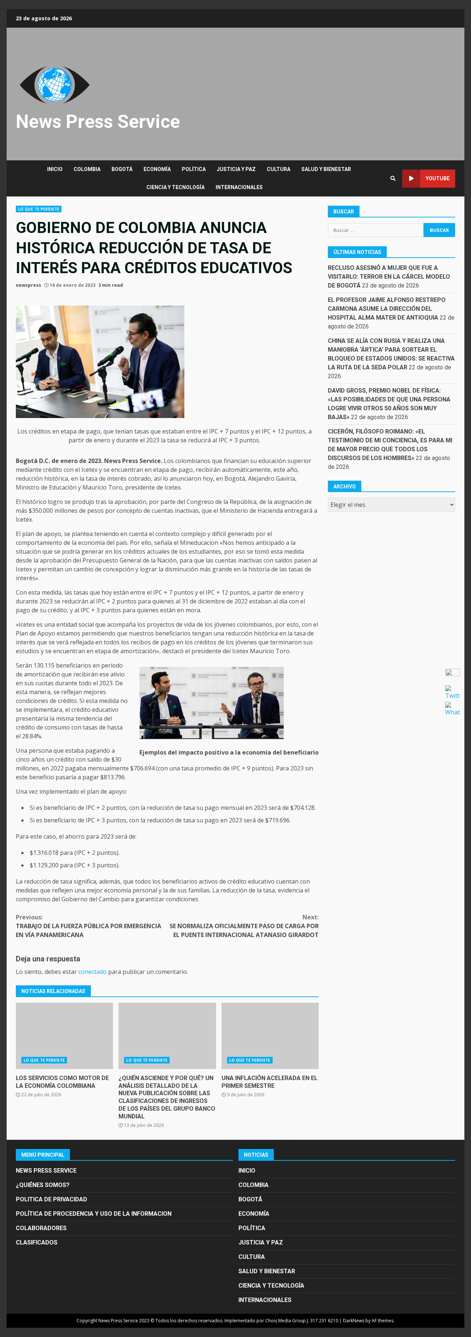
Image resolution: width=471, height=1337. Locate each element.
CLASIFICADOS (36, 1242)
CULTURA (278, 169)
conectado (92, 972)
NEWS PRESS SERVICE (46, 1170)
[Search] (393, 178)
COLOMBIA (87, 169)
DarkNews (353, 1320)
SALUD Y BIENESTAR (326, 169)
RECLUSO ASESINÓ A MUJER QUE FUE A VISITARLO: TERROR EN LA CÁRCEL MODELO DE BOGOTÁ (389, 276)
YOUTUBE (438, 178)
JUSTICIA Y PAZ (236, 169)
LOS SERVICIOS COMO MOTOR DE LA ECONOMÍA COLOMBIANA (64, 1036)
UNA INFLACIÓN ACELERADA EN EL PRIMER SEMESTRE (270, 1036)
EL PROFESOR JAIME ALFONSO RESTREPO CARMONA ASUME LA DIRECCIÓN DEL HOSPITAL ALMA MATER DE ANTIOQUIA (387, 308)
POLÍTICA (194, 169)
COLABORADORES (41, 1228)
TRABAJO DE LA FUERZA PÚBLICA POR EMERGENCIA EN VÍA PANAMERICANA (88, 926)
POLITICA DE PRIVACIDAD (51, 1199)
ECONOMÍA (157, 169)
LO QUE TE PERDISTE (38, 209)
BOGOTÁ (121, 169)
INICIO (55, 169)
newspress (28, 285)
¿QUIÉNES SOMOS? (43, 1184)
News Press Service (98, 121)
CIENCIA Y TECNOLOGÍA (175, 187)
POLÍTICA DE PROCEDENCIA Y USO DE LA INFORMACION (93, 1213)
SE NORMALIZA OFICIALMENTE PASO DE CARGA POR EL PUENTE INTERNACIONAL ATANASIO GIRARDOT (244, 926)
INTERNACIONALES (239, 187)
